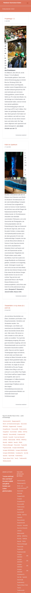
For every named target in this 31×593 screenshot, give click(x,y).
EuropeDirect (6, 429)
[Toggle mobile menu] (28, 3)
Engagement (12, 426)
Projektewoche (7, 447)
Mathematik (11, 439)
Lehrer (5, 439)
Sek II (26, 453)
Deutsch (24, 423)
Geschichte (13, 431)
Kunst (11, 437)
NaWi (10, 442)
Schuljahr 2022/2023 (18, 447)
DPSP (5, 426)
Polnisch (17, 445)
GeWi (20, 431)
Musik (5, 442)
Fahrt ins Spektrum (11, 144)
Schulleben (19, 453)
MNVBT (23, 439)
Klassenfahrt (12, 434)
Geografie (6, 431)
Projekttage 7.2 (10, 19)
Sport (5, 455)
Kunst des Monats (19, 437)
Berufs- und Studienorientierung (11, 423)
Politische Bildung (8, 445)
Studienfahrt (18, 455)
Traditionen (22, 458)
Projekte (24, 445)
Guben (5, 434)
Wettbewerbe (7, 461)
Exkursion (14, 429)
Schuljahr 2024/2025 (21, 450)
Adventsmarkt (7, 421)
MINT (18, 439)
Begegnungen (16, 421)
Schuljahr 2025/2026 (8, 453)
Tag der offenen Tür (8, 458)
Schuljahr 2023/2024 (8, 450)
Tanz (16, 458)
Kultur (5, 437)
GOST (25, 431)
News (16, 442)
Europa (19, 426)
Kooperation (21, 434)
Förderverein (22, 429)
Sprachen (11, 455)
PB (20, 442)
